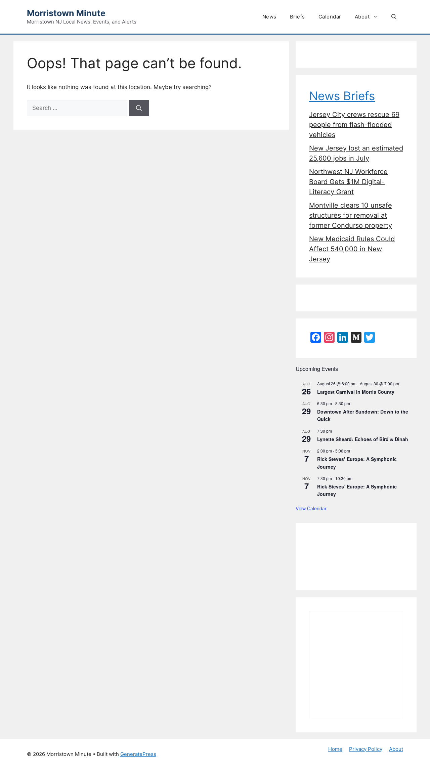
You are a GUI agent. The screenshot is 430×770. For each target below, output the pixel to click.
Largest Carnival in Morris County (355, 391)
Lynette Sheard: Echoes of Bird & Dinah (362, 439)
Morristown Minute (66, 13)
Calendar (329, 16)
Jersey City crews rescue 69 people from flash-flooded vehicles (354, 125)
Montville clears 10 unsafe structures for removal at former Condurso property (350, 215)
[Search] (139, 108)
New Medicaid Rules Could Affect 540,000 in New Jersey (352, 249)
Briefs (297, 16)
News (269, 16)
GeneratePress (138, 754)
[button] (394, 17)
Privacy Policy (365, 749)
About (362, 16)
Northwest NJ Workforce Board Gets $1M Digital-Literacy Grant (348, 182)
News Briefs (342, 96)
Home (335, 749)
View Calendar (311, 508)
